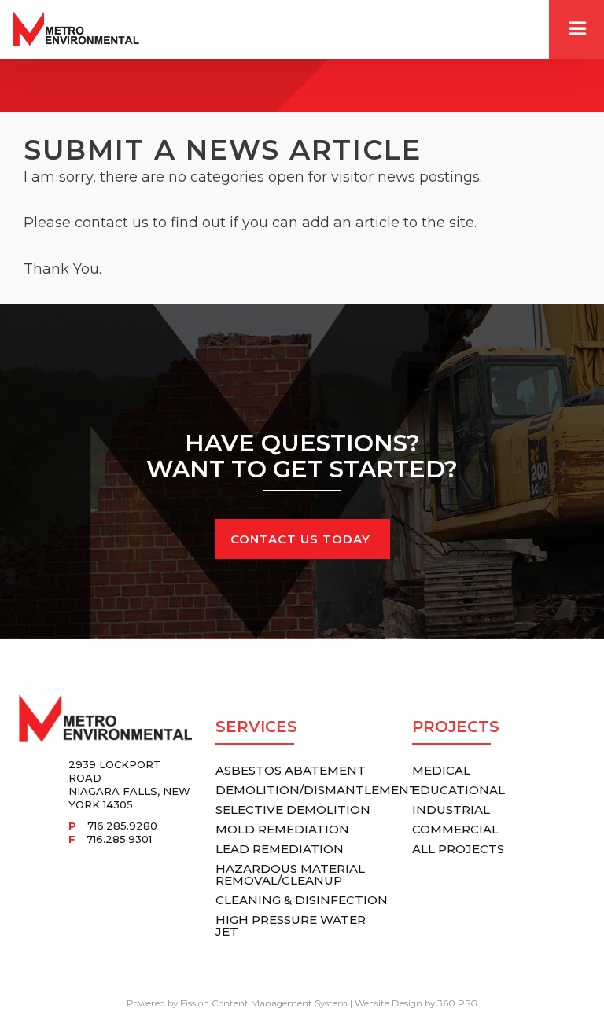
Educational (458, 789)
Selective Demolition (292, 809)
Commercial (455, 829)
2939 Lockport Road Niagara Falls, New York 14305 (129, 784)
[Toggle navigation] (576, 29)
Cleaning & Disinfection (301, 899)
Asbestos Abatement (290, 770)
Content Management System (280, 1003)
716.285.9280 (122, 825)
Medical (441, 770)
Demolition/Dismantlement (316, 789)
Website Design (388, 1003)
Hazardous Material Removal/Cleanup (290, 874)
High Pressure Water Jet (290, 925)
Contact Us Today (302, 539)
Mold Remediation (282, 829)
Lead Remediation (279, 848)
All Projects (458, 848)
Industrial (451, 809)
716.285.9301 (119, 839)
